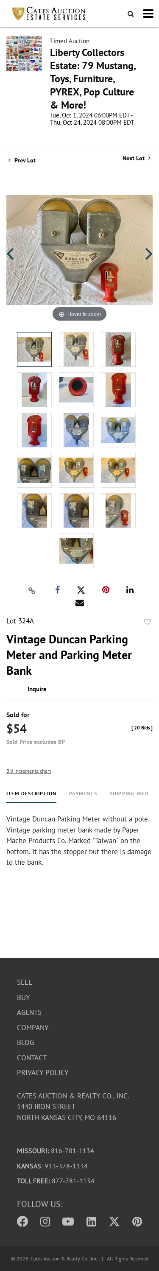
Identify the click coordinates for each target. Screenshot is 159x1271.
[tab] (31, 797)
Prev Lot (24, 160)
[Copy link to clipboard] (32, 590)
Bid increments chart (28, 771)
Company (32, 1027)
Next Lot (134, 158)
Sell (24, 982)
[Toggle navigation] (148, 14)
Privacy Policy (42, 1072)
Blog (25, 1042)
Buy (23, 997)
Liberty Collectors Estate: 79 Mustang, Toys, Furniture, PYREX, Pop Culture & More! (92, 79)
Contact (32, 1057)
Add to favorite (147, 622)
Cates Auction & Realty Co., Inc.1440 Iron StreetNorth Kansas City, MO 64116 (73, 1106)
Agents (29, 1012)
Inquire (37, 689)
